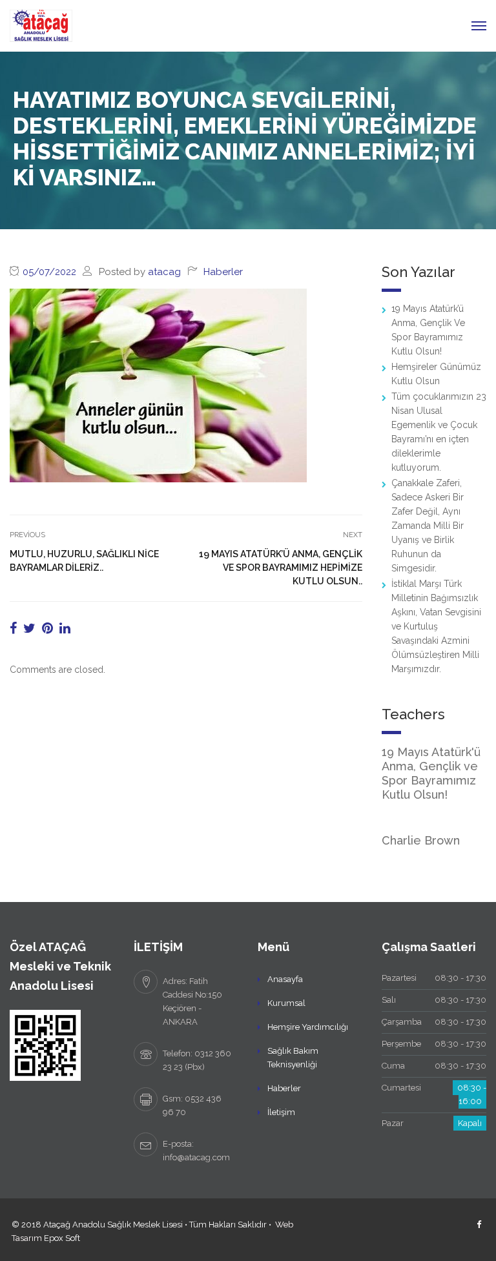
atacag (164, 272)
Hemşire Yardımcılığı (307, 1027)
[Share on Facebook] (13, 628)
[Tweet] (29, 628)
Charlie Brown (421, 840)
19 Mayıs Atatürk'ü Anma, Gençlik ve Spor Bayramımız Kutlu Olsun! (431, 773)
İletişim (281, 1112)
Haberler (223, 272)
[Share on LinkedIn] (64, 628)
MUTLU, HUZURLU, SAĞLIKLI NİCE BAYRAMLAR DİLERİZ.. (84, 561)
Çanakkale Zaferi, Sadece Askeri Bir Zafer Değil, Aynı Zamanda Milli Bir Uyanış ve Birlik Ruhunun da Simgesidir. (427, 525)
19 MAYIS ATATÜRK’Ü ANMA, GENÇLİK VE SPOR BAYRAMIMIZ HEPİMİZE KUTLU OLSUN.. (280, 567)
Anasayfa (285, 979)
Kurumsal (286, 1003)
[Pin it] (47, 628)
